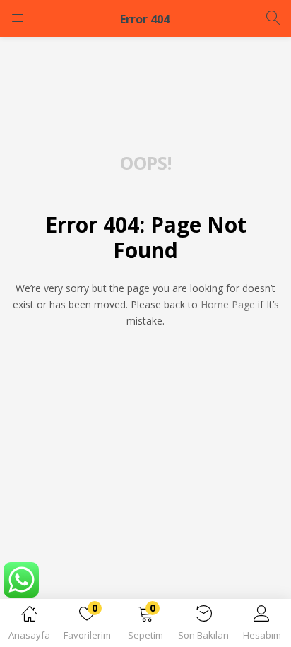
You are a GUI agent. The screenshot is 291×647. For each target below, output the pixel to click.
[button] (145, 625)
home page (228, 304)
